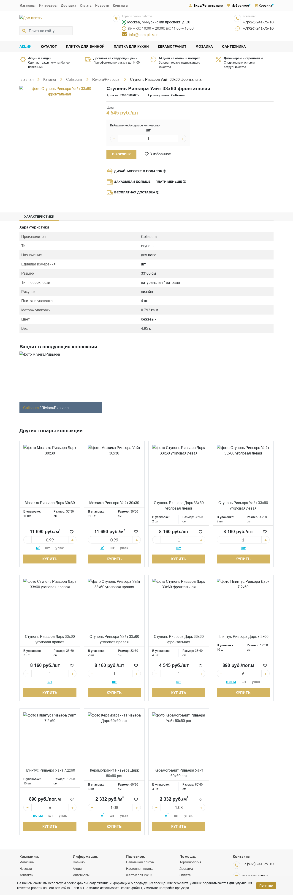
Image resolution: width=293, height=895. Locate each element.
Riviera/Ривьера (106, 79)
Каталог (49, 47)
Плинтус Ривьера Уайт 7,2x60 (49, 770)
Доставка (68, 5)
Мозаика (204, 47)
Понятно (266, 885)
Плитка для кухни (131, 47)
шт (148, 130)
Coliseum (74, 79)
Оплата (86, 5)
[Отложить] (71, 531)
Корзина (265, 5)
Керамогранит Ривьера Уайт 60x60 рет (179, 773)
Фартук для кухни (139, 875)
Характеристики (39, 216)
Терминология (190, 862)
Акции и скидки (39, 58)
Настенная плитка (139, 868)
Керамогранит (172, 47)
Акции (25, 47)
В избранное (160, 154)
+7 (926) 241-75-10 (258, 864)
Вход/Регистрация (208, 5)
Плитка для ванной (85, 47)
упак (59, 548)
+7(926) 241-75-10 (258, 22)
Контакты (120, 5)
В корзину (121, 154)
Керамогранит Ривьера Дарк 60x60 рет (114, 773)
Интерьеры (48, 5)
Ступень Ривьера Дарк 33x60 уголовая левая (179, 505)
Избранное (240, 5)
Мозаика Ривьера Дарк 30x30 (50, 503)
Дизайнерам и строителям (243, 58)
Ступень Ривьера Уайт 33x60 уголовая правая (114, 639)
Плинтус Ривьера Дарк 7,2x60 (243, 636)
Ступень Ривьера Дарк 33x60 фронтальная (179, 639)
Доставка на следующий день (115, 58)
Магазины (27, 5)
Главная (26, 79)
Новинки (79, 862)
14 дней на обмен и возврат (179, 58)
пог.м (231, 682)
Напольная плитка (140, 862)
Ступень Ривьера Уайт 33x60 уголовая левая (243, 505)
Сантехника (234, 47)
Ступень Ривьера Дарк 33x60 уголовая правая (50, 639)
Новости (102, 5)
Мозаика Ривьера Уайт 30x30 (114, 503)
